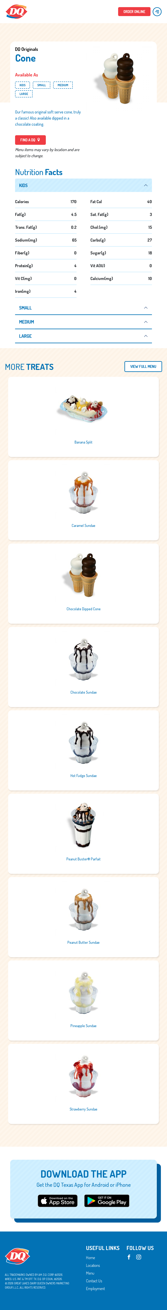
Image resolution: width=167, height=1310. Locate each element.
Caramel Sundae (83, 525)
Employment (95, 1288)
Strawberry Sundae (83, 1109)
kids (23, 185)
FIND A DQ (28, 140)
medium (26, 322)
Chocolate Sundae (83, 692)
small (25, 308)
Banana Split (83, 442)
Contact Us (94, 1280)
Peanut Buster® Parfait (83, 859)
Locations (93, 1265)
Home (90, 1257)
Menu (90, 1272)
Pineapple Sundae (83, 1025)
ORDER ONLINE (134, 11)
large (25, 336)
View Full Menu (143, 366)
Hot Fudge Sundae (83, 775)
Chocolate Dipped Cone (84, 609)
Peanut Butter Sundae (83, 942)
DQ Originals (26, 49)
